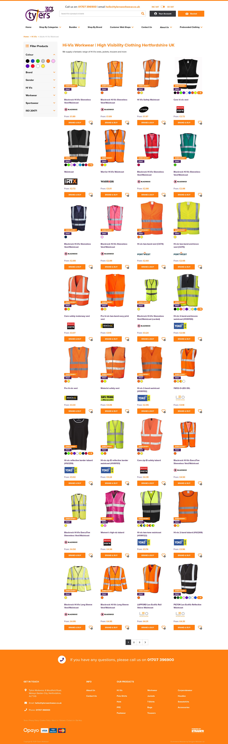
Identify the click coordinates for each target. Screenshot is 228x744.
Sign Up (114, 393)
